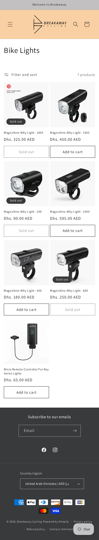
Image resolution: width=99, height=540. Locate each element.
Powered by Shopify (56, 521)
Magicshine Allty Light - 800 (69, 290)
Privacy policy (83, 521)
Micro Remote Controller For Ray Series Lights (26, 371)
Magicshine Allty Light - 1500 (69, 132)
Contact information (63, 529)
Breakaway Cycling (29, 521)
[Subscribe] (74, 431)
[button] (10, 24)
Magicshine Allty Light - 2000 (70, 211)
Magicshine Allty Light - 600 (23, 290)
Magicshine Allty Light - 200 (23, 211)
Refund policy (36, 529)
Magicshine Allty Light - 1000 (23, 132)
